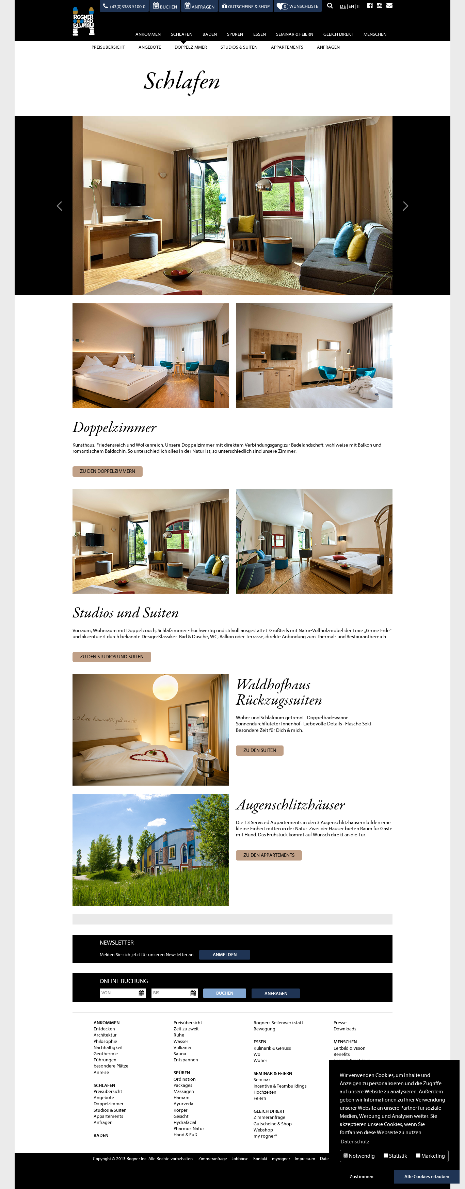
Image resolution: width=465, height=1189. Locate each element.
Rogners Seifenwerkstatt (278, 1023)
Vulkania (182, 1047)
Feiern (260, 1098)
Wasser (181, 1041)
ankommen (148, 34)
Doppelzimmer (191, 47)
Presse (340, 1023)
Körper (181, 1110)
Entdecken (104, 1029)
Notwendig (361, 1156)
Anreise (101, 1072)
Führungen (105, 1060)
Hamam (182, 1097)
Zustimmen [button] (361, 1176)
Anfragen (328, 47)
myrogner (281, 1158)
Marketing (432, 1156)
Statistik (397, 1156)
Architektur (105, 1035)
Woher (260, 1060)
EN (351, 6)
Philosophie (105, 1041)
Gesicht (181, 1116)
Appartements (287, 47)
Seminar (262, 1079)
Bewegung (264, 1029)
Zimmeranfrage (269, 1117)
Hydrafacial (185, 1122)
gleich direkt (338, 34)
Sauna (180, 1054)
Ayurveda (183, 1104)
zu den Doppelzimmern (107, 471)
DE (343, 6)
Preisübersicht (108, 47)
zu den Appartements (268, 855)
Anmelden (225, 955)
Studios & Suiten (239, 47)
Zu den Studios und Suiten (112, 657)
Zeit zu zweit (186, 1029)
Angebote (150, 47)
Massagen (184, 1091)
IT (358, 6)
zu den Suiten (259, 750)
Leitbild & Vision (350, 1048)
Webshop (263, 1130)
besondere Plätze (111, 1066)
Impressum (305, 1158)
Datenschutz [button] (355, 1142)
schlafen (181, 34)
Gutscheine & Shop (273, 1124)
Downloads (345, 1029)
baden (210, 34)
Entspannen (186, 1060)
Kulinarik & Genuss (272, 1048)
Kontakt (260, 1158)
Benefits (342, 1054)
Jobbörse (240, 1158)
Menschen (375, 34)
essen (259, 34)
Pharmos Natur (189, 1128)
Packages (183, 1085)
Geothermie (106, 1054)
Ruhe (179, 1035)
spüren (235, 34)
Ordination (185, 1079)
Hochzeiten (265, 1092)
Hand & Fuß (185, 1135)
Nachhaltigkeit (108, 1047)
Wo (257, 1054)
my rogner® (265, 1136)
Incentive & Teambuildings (280, 1086)
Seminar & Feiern (294, 34)
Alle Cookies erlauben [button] (426, 1176)
